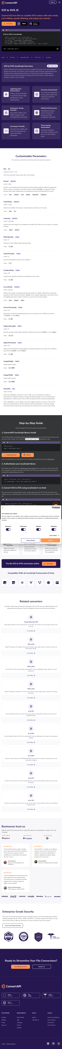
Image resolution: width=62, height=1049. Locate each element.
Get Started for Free (21, 967)
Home (3, 57)
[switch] (23, 529)
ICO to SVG (38, 57)
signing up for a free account (28, 468)
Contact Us (41, 967)
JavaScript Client (11, 455)
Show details (53, 535)
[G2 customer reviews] (52, 837)
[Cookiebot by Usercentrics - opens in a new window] (53, 508)
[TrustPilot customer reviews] (31, 837)
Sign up (53, 2)
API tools (12, 57)
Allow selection (30, 540)
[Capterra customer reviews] (10, 837)
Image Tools (53, 66)
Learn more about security (13, 925)
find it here (51, 459)
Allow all (50, 540)
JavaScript (48, 57)
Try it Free (9, 24)
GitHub (28, 455)
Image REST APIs (24, 57)
